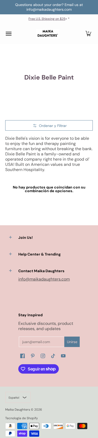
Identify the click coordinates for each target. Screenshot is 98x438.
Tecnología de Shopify (21, 418)
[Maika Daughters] (48, 33)
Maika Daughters (17, 409)
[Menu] (8, 34)
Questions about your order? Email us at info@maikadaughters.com (49, 7)
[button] (88, 34)
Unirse (72, 341)
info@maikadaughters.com (44, 279)
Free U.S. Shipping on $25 (46, 19)
